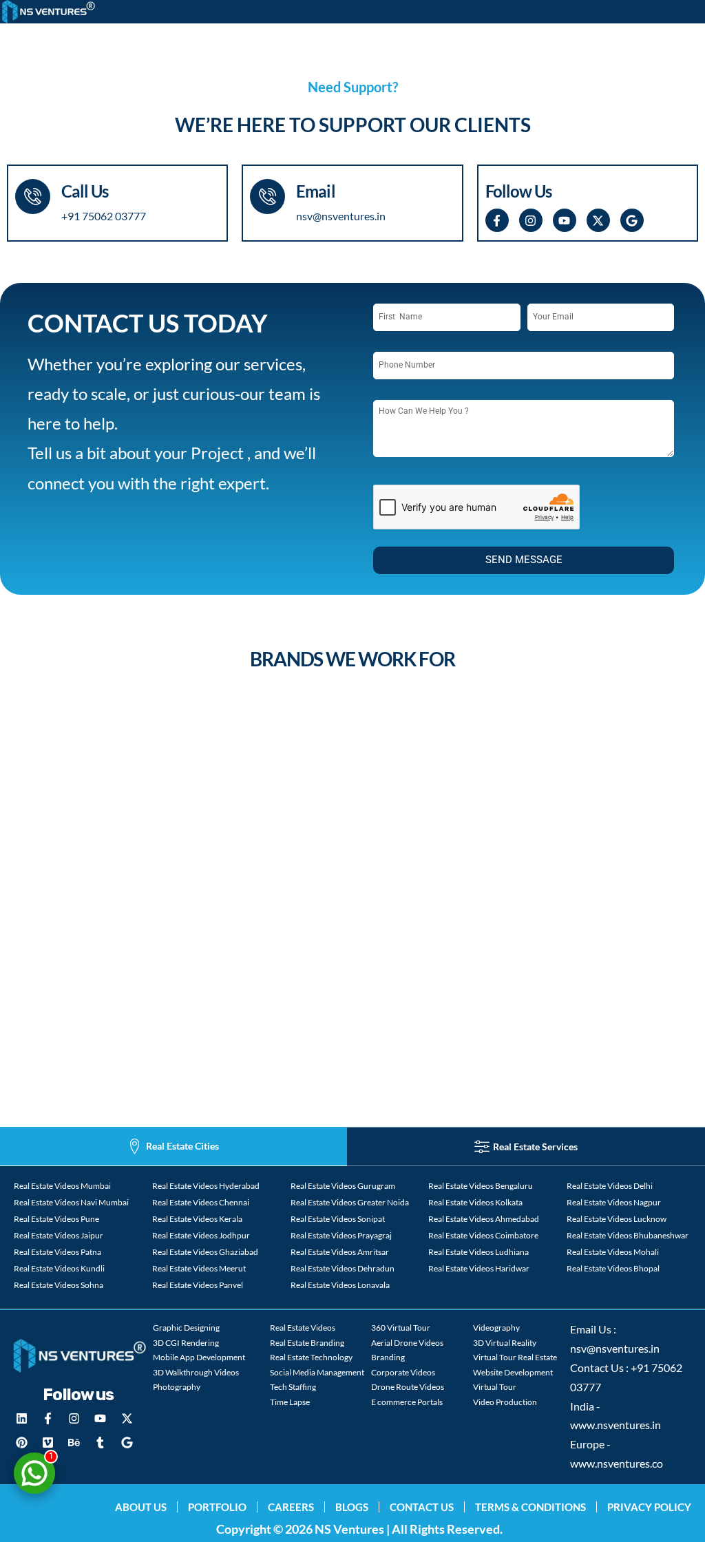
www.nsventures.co (616, 1463)
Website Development (513, 1372)
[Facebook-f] (497, 220)
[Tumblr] (100, 1443)
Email (315, 191)
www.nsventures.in (615, 1425)
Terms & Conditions (530, 1507)
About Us (141, 1507)
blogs (351, 1507)
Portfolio (217, 1507)
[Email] (267, 196)
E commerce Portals (407, 1402)
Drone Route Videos (407, 1387)
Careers (291, 1507)
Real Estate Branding (307, 1343)
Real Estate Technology (311, 1357)
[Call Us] (32, 196)
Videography (496, 1327)
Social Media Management (317, 1372)
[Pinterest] (22, 1443)
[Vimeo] (48, 1443)
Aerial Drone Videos (407, 1343)
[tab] (173, 1146)
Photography (176, 1387)
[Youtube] (564, 220)
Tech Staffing (293, 1387)
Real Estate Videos (302, 1327)
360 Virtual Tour (400, 1327)
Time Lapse (290, 1402)
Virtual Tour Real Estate (515, 1357)
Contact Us (422, 1507)
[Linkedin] (22, 1418)
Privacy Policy (649, 1507)
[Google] (632, 220)
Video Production (505, 1402)
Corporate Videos (403, 1372)
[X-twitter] (598, 220)
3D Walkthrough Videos (196, 1372)
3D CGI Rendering (186, 1343)
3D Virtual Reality (504, 1343)
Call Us (84, 191)
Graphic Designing (186, 1327)
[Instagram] (531, 220)
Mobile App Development (199, 1357)
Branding (388, 1357)
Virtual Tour (494, 1387)
